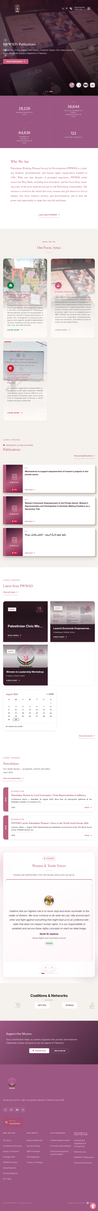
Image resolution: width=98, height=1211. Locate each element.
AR (67, 8)
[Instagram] (5, 45)
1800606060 (14, 1123)
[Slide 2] (47, 91)
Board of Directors (11, 1151)
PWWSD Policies (10, 1162)
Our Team (7, 1179)
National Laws (80, 1152)
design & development (76, 1203)
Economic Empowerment (60, 1146)
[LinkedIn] (5, 55)
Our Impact (33, 1133)
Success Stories (33, 1146)
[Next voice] (52, 967)
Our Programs (12, 59)
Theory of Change (34, 1162)
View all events (86, 736)
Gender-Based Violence (60, 1140)
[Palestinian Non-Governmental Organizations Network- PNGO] (15, 1005)
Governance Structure (12, 1146)
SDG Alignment (33, 1157)
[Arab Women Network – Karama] (90, 1005)
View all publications (83, 456)
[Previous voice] (45, 967)
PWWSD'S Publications (84, 1157)
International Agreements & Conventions (80, 1143)
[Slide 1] (45, 91)
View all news (9, 592)
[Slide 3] (51, 91)
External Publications (83, 1163)
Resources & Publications (81, 1134)
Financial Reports (10, 1173)
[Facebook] (5, 40)
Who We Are (9, 1133)
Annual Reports (9, 1168)
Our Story (7, 1140)
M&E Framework (33, 1151)
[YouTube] (5, 50)
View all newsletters (12, 778)
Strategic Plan (9, 1157)
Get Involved (59, 1051)
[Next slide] (91, 48)
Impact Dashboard (34, 1140)
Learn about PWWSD (48, 215)
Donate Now (40, 1051)
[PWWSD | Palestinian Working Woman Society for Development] (17, 8)
